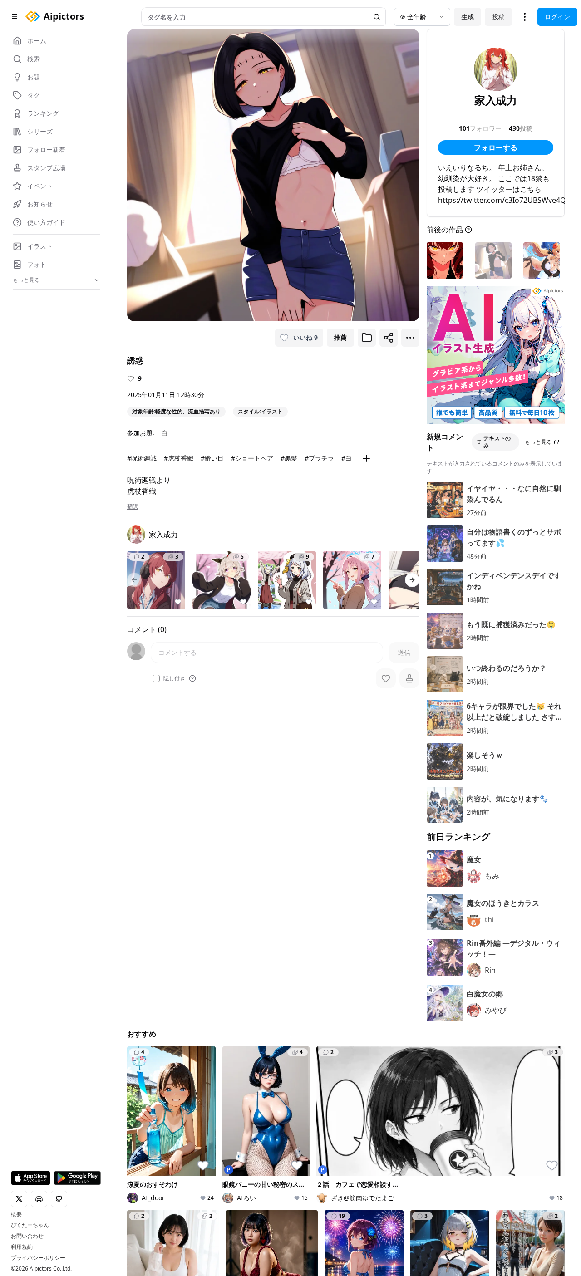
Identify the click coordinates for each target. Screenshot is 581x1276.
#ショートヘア (252, 458)
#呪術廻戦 (142, 458)
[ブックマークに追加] (367, 338)
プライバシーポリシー (38, 1257)
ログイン (557, 16)
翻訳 (132, 506)
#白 (346, 458)
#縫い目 (212, 458)
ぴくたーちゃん (30, 1225)
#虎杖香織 (178, 458)
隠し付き (174, 678)
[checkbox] (156, 678)
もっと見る (538, 442)
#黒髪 (289, 458)
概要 (16, 1214)
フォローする (495, 147)
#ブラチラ (319, 458)
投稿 (498, 16)
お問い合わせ (27, 1236)
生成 (467, 16)
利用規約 (22, 1247)
